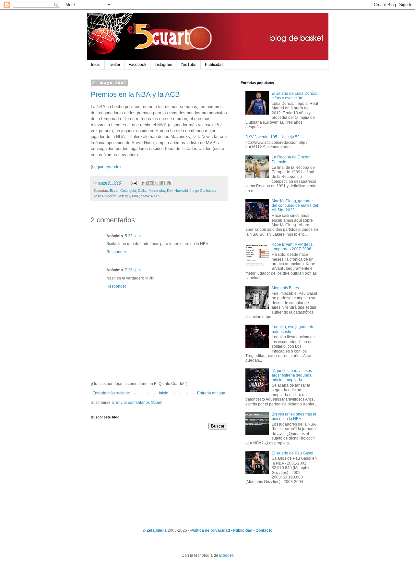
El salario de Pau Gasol (292, 453)
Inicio (96, 64)
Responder (116, 252)
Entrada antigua (211, 393)
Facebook (137, 64)
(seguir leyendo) (106, 166)
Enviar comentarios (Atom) (139, 402)
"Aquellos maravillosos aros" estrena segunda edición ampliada (292, 375)
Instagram (163, 64)
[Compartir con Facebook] (163, 183)
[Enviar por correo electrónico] (144, 183)
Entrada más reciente (111, 393)
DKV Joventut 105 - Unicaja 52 (272, 137)
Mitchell (124, 196)
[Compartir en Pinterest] (169, 183)
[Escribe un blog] (150, 183)
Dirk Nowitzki (177, 190)
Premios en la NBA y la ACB (135, 94)
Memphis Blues (285, 288)
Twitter (114, 64)
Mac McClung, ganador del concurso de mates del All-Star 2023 (295, 206)
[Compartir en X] (156, 183)
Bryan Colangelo (123, 190)
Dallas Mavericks (151, 190)
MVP (135, 196)
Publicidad (214, 64)
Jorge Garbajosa (203, 190)
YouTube (188, 64)
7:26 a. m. (133, 270)
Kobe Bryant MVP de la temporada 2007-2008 (292, 246)
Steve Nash (150, 196)
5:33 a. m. (133, 236)
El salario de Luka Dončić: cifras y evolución (295, 95)
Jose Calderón (104, 196)
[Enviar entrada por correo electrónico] (133, 183)
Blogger (226, 555)
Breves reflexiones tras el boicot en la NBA (294, 416)
